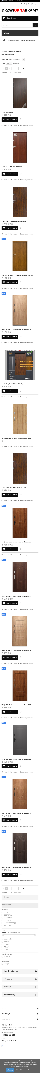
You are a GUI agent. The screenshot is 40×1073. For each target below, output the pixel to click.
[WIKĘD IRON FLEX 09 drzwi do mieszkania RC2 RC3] (20, 848)
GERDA (7, 920)
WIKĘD (7, 925)
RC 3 (6, 947)
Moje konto (6, 1019)
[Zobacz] (20, 119)
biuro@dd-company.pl (9, 1041)
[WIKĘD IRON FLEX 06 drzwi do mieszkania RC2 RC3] (20, 740)
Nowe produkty (9, 995)
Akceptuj (10, 1070)
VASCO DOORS (10, 923)
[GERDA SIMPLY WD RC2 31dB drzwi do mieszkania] (20, 256)
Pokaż (3, 63)
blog (29, 4)
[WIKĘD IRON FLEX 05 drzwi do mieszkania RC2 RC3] (20, 577)
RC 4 (6, 949)
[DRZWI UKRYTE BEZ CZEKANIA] (20, 1)
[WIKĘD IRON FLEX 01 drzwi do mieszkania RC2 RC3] (20, 310)
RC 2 (6, 944)
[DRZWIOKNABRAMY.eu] (20, 10)
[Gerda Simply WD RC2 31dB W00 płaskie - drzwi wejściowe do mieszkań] (20, 365)
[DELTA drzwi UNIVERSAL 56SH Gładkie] (20, 147)
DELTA (7, 912)
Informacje (8, 979)
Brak (6, 942)
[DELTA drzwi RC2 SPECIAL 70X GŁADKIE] (20, 468)
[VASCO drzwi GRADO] (20, 93)
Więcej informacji (21, 1070)
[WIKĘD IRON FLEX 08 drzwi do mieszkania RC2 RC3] (20, 794)
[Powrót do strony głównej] (4, 40)
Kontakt (23, 4)
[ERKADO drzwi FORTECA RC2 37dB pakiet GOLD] (20, 419)
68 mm (7, 957)
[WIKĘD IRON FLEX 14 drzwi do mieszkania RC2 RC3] (20, 685)
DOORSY (8, 915)
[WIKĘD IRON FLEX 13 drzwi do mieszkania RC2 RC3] (20, 631)
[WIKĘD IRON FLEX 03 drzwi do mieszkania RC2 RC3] (20, 523)
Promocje (7, 987)
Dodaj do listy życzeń (10, 125)
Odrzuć (30, 1070)
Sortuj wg (5, 59)
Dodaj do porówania (26, 125)
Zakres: (4, 932)
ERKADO (8, 918)
